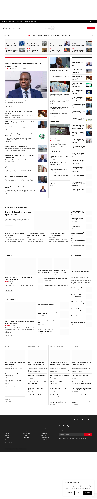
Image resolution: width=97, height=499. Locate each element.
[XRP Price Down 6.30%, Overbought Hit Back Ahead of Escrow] (89, 240)
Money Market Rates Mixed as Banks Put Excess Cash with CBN (59, 150)
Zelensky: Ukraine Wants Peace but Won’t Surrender (14, 398)
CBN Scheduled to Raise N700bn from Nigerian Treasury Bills (59, 95)
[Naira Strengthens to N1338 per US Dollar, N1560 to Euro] (22, 43)
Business (30, 366)
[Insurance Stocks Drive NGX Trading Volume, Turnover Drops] (82, 355)
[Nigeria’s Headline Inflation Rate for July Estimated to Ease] (42, 168)
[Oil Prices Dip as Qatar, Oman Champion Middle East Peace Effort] (89, 71)
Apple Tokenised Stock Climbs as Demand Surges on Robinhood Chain (78, 85)
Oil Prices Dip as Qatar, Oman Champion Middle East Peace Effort (77, 71)
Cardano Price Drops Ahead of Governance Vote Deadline (78, 246)
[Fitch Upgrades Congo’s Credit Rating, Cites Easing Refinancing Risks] (64, 332)
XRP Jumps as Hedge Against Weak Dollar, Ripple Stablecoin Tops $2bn (78, 51)
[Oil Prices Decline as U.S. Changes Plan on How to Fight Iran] (89, 99)
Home (86, 21)
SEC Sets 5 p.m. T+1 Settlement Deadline (16, 176)
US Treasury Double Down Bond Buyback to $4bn (78, 176)
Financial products (56, 347)
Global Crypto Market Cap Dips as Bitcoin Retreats (59, 176)
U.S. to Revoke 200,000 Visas (11, 393)
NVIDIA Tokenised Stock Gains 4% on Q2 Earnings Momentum (78, 92)
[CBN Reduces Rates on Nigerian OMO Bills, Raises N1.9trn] (89, 43)
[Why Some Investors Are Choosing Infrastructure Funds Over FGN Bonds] (60, 355)
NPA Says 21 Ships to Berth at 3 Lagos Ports (16, 146)
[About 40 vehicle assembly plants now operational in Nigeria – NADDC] (42, 136)
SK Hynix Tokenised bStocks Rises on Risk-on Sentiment (55, 51)
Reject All (78, 492)
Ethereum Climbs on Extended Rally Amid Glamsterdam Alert (58, 234)
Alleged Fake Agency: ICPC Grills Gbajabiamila (35, 388)
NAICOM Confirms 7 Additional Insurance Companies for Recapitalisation (81, 388)
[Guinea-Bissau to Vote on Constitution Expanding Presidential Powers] (20, 310)
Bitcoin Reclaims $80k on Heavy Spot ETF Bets (32, 51)
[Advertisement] (48, 10)
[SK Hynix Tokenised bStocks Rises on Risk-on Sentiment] (67, 50)
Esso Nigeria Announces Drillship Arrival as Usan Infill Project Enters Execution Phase (77, 169)
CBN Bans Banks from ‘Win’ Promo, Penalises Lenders (58, 388)
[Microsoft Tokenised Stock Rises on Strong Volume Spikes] (89, 213)
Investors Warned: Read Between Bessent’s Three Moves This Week (36, 363)
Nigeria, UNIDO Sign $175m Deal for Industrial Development (58, 163)
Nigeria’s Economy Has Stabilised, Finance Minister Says (55, 44)
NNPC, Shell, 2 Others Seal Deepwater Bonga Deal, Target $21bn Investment (78, 127)
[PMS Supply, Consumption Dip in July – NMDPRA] (89, 119)
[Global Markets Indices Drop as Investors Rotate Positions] (89, 147)
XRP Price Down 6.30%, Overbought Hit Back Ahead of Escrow (78, 239)
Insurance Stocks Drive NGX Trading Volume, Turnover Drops (81, 363)
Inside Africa (8, 325)
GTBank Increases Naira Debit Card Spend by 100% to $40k (59, 376)
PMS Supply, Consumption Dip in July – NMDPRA (78, 119)
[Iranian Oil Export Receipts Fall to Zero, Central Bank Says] (89, 154)
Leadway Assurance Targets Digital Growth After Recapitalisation (81, 395)
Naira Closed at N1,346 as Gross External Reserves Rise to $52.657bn (59, 107)
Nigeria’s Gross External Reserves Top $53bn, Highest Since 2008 (19, 112)
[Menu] (94, 35)
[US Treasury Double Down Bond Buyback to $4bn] (89, 176)
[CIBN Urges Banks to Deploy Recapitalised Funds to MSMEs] (42, 188)
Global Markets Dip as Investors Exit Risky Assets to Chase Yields (78, 184)
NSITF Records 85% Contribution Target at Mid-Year (82, 401)
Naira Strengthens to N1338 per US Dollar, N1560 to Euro (22, 21)
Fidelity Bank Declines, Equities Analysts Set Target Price (45, 271)
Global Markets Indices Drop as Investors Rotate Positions (78, 147)
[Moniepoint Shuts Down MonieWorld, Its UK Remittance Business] (89, 317)
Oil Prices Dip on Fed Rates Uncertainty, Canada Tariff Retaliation (78, 141)
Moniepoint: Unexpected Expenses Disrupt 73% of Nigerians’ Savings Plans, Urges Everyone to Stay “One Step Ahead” (61, 271)
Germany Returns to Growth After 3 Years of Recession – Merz (14, 374)
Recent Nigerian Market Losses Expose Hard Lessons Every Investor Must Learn (59, 395)
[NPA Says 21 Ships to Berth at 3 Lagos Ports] (42, 148)
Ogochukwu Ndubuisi (14, 68)
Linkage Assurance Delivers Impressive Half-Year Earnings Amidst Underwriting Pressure (81, 382)
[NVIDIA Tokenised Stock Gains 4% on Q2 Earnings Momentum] (89, 92)
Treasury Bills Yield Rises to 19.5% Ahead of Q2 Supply (59, 157)
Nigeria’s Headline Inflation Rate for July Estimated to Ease (19, 167)
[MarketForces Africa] (48, 28)
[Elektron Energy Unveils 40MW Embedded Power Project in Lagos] (44, 43)
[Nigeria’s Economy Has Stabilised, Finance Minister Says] (67, 43)
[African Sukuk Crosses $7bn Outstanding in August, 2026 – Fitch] (64, 314)
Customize (69, 492)
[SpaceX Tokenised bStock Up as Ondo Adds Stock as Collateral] (89, 233)
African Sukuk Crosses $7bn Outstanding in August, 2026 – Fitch (47, 312)
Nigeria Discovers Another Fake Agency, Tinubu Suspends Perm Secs (58, 114)
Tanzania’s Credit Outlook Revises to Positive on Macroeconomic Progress (46, 303)
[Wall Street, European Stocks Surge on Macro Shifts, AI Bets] (89, 133)
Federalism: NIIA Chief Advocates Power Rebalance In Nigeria (37, 376)
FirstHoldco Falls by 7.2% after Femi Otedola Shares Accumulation (18, 278)
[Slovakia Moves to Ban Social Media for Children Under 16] (15, 355)
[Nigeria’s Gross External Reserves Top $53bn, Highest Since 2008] (42, 113)
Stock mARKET (55, 121)
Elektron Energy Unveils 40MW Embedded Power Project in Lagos (32, 44)
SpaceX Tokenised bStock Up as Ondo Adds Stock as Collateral (78, 232)
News (34, 35)
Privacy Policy (85, 438)
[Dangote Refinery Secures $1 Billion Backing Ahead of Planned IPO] (40, 287)
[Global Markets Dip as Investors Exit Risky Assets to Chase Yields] (89, 183)
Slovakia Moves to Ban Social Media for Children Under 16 (15, 363)
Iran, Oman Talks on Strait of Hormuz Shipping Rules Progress (13, 381)
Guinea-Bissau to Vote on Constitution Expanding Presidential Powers (19, 322)
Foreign (7, 366)
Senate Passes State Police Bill (34, 401)
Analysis (40, 35)
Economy (46, 35)
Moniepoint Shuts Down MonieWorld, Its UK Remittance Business (76, 316)
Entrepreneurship (65, 35)
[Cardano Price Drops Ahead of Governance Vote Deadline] (89, 247)
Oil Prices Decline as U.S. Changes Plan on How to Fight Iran (77, 99)
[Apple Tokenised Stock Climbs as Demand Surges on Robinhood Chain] (89, 85)
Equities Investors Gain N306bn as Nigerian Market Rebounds (11, 51)
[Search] (92, 35)
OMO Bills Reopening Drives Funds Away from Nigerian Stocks (20, 122)
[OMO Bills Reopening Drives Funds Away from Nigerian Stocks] (42, 124)
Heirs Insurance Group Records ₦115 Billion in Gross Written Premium (80, 376)
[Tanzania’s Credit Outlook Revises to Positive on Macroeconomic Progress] (64, 305)
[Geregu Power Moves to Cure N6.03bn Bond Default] (40, 280)
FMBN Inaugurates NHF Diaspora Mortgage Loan (57, 382)
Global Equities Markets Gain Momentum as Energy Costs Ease (78, 106)
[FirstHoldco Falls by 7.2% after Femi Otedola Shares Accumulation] (20, 266)
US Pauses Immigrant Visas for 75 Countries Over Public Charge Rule (15, 387)
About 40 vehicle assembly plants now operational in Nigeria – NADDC (18, 135)
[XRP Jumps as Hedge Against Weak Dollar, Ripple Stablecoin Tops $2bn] (89, 50)
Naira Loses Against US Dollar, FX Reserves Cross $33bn (59, 182)
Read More (9, 106)
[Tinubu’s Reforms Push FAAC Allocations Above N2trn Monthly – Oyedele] (42, 158)
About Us (92, 21)
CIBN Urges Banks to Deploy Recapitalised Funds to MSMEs (19, 187)
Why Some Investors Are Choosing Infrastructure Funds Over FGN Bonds (59, 363)
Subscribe (91, 28)
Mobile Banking (55, 35)
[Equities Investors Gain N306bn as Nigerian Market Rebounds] (22, 50)
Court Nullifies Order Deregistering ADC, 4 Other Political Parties (37, 382)
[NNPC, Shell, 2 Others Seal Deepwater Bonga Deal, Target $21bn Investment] (89, 126)
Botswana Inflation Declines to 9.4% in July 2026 (47, 321)
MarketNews (9, 59)
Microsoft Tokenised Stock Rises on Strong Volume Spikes (78, 212)
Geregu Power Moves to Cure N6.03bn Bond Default (55, 278)
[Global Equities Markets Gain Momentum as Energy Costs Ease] (89, 105)
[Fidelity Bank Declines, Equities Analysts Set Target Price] (45, 263)
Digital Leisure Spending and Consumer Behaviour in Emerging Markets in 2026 (58, 401)
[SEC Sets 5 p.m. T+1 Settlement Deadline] (42, 179)
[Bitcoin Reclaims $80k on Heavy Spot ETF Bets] (44, 50)
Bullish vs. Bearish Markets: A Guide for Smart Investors (59, 169)
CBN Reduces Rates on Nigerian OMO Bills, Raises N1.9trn (77, 44)
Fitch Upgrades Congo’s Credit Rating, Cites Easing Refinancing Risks (47, 330)
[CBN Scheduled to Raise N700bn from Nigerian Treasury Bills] (60, 86)
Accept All (87, 492)
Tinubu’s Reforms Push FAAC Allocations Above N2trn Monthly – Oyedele (19, 156)
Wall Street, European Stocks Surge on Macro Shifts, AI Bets (78, 134)
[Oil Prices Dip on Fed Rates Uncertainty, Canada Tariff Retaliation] (89, 140)
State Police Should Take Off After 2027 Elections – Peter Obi (36, 395)
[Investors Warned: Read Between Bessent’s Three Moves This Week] (37, 355)
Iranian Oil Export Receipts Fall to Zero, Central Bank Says (78, 154)
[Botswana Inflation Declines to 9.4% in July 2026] (64, 323)
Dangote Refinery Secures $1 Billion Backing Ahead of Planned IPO (56, 286)
